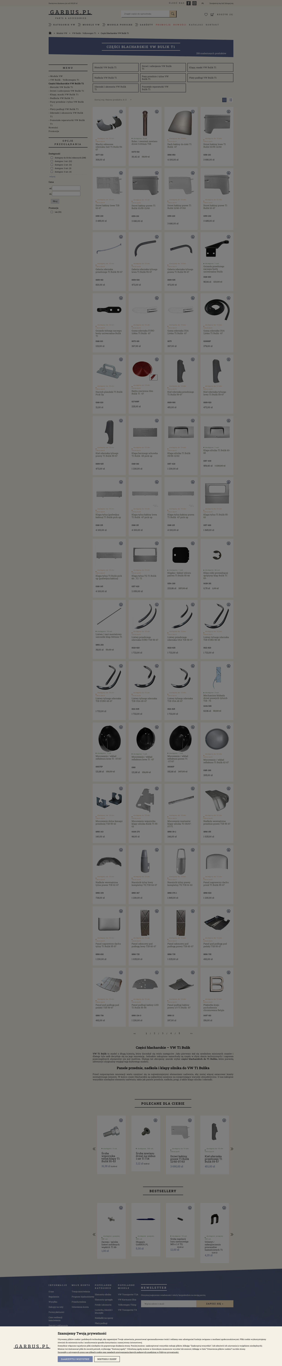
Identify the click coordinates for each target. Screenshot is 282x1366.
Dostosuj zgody (107, 1359)
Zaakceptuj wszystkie (75, 1359)
